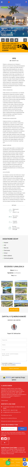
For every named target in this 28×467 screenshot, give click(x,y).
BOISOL (8, 377)
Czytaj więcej (4, 400)
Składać (22, 428)
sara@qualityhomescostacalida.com (12, 412)
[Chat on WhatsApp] (8, 462)
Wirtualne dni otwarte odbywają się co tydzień (12, 421)
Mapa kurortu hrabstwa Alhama (8, 418)
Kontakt (18, 462)
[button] (5, 443)
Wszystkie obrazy (14, 309)
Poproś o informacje (14, 368)
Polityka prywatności (16, 363)
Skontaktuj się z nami (6, 415)
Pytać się (18, 4)
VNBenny (18, 465)
